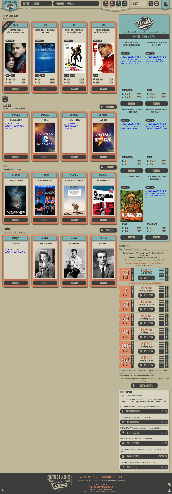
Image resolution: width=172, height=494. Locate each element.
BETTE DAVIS (16, 243)
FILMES (26, 3)
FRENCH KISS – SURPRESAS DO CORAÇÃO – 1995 (74, 31)
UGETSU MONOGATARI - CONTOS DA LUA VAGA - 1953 (156, 177)
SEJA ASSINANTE (142, 385)
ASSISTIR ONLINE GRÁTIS (144, 36)
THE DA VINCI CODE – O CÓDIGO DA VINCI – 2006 (15, 31)
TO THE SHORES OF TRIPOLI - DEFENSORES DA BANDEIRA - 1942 (131, 45)
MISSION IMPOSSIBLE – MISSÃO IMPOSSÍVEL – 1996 (103, 31)
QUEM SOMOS (101, 485)
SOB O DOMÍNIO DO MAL (103, 180)
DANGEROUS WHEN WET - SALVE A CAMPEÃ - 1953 (156, 110)
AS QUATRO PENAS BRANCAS (74, 180)
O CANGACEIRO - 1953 (132, 176)
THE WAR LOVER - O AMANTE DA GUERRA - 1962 (131, 110)
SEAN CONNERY (103, 243)
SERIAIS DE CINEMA (16, 120)
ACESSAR (15, 88)
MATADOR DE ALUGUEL (45, 180)
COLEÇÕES (107, 230)
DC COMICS (45, 120)
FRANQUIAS (60, 3)
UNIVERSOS (107, 106)
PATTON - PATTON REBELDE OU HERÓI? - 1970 (156, 43)
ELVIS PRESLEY (74, 243)
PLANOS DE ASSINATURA (101, 489)
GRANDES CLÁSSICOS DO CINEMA (8, 3)
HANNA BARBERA (74, 120)
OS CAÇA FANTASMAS (16, 180)
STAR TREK (103, 120)
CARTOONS (27, 8)
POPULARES (71, 3)
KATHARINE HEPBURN (45, 243)
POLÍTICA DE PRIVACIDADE (101, 487)
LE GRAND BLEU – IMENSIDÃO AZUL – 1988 (45, 31)
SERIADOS (35, 3)
